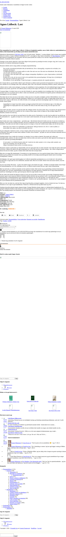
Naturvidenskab (14, 485)
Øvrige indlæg (7, 507)
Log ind (39, 528)
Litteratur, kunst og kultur (16, 483)
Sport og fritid (13, 488)
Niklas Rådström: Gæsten (54, 401)
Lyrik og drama (13, 499)
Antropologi (13, 472)
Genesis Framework (25, 528)
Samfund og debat (14, 486)
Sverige (9, 221)
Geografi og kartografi (15, 479)
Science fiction (13, 504)
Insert (15, 536)
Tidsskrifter (9, 508)
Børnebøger (13, 491)
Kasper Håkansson (16, 443)
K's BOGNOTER (4, 2)
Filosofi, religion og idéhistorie (17, 478)
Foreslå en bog (26, 446)
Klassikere (12, 495)
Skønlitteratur (41, 219)
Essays (11, 476)
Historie (12, 481)
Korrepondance (14, 482)
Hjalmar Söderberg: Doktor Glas (11, 401)
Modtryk (7, 196)
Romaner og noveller (32, 219)
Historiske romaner (14, 494)
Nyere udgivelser (21, 219)
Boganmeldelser (13, 219)
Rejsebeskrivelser (17, 475)
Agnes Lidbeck (10, 194)
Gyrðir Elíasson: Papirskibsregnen (11, 410)
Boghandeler (6, 505)
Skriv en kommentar (5, 29)
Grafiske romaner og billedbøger (18, 492)
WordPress (33, 528)
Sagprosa (8, 470)
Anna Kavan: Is (27, 443)
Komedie (12, 497)
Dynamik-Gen (14, 528)
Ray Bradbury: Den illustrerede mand (31, 461)
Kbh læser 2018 (19, 54)
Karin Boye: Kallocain (32, 401)
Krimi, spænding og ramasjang (17, 498)
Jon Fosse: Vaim (32, 410)
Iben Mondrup (56, 56)
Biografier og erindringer (16, 473)
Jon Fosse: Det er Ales (54, 410)
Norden (5, 221)
